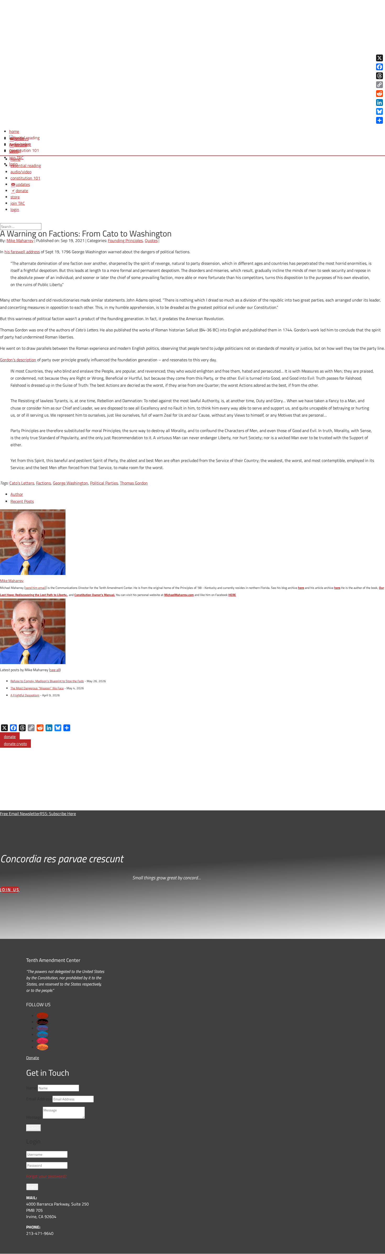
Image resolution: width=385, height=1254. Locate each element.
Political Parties (104, 483)
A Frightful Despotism (24, 695)
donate (10, 737)
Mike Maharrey (20, 240)
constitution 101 (25, 178)
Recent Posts (22, 501)
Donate (32, 1057)
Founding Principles (125, 240)
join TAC (17, 203)
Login (32, 1187)
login (14, 209)
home (15, 159)
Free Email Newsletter (20, 813)
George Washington (70, 483)
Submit (33, 1128)
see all (55, 669)
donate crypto (15, 744)
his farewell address (22, 252)
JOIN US (10, 889)
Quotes (151, 240)
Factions (43, 483)
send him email (35, 587)
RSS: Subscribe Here (58, 813)
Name (31, 1088)
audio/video (20, 172)
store (15, 197)
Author (16, 494)
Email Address (38, 1099)
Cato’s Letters (21, 483)
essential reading (25, 165)
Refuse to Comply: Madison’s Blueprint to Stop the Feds (47, 681)
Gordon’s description (18, 360)
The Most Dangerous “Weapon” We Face (37, 688)
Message (34, 1117)
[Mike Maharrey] (32, 573)
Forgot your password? (46, 1176)
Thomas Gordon (134, 483)
